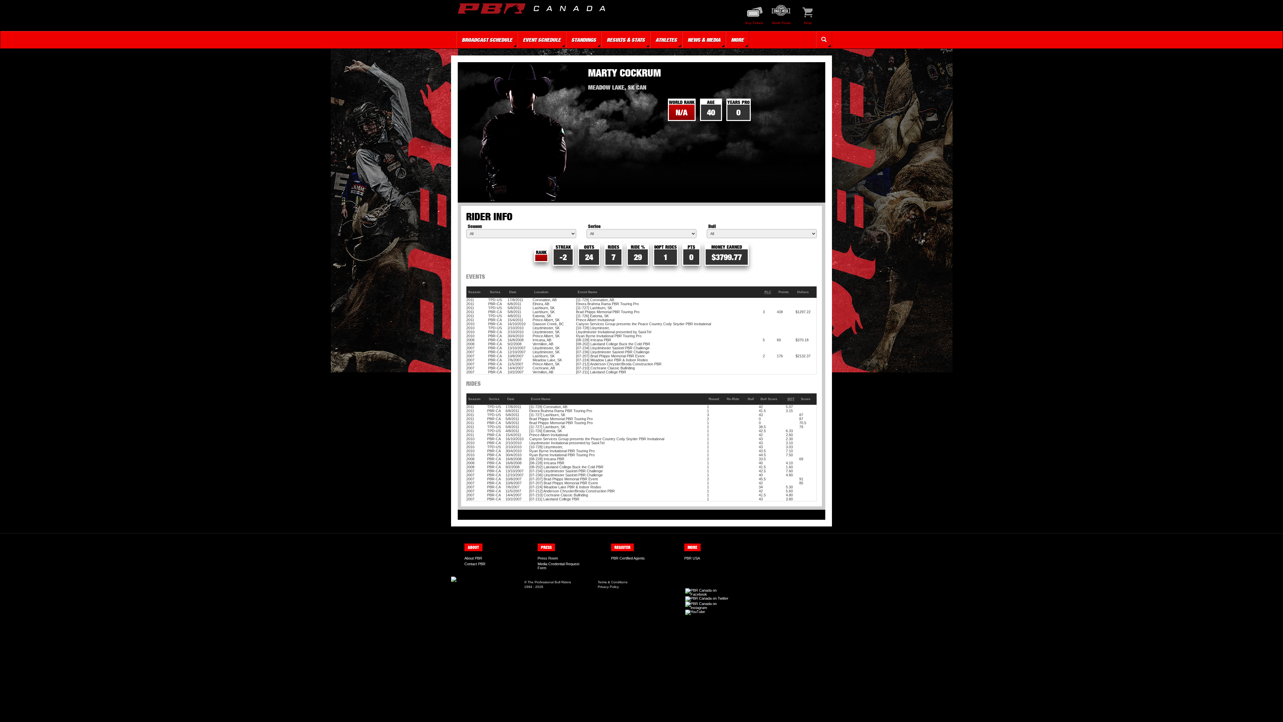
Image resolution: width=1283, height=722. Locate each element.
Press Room (548, 558)
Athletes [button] (666, 39)
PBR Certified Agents (628, 558)
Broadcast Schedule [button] (487, 39)
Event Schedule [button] (542, 39)
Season (475, 226)
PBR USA (692, 558)
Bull (712, 226)
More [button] (737, 39)
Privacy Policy (608, 587)
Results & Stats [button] (626, 39)
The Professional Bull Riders (549, 582)
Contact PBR (474, 564)
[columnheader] (477, 292)
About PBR (473, 558)
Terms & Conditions (612, 582)
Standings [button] (583, 39)
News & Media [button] (704, 39)
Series (594, 226)
